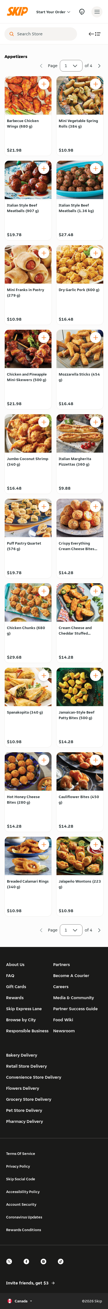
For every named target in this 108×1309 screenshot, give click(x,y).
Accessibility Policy (23, 1191)
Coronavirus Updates (24, 1217)
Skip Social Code (20, 1178)
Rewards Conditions (23, 1229)
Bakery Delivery (21, 1055)
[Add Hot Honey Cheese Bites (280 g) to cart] (43, 760)
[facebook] (28, 1266)
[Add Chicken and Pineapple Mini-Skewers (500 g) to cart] (43, 337)
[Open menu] (96, 11)
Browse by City (21, 1020)
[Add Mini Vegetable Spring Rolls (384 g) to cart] (95, 83)
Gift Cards (16, 986)
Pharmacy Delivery (24, 1121)
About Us (15, 964)
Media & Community (73, 998)
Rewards (15, 998)
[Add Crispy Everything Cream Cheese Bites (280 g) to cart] (95, 506)
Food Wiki (63, 1020)
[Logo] (19, 12)
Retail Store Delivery (26, 1066)
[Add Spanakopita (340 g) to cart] (43, 675)
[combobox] (45, 34)
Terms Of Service (20, 1153)
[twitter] (11, 1266)
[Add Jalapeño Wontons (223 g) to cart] (95, 844)
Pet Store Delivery (24, 1110)
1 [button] (66, 65)
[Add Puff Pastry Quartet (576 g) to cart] (43, 506)
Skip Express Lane (24, 1009)
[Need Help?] (82, 11)
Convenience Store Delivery (33, 1077)
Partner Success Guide (75, 1009)
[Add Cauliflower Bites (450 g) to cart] (95, 760)
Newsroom (64, 1031)
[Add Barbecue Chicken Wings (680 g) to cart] (43, 83)
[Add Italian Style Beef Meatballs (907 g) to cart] (43, 168)
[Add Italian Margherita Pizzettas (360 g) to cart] (95, 421)
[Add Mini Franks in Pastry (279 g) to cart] (43, 252)
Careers (60, 986)
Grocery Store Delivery (28, 1099)
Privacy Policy (18, 1166)
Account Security (21, 1204)
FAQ (10, 975)
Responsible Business (27, 1031)
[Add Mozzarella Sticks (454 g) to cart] (95, 337)
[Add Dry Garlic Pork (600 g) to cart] (95, 252)
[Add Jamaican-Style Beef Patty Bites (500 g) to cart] (95, 675)
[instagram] (45, 1266)
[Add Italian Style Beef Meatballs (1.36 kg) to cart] (95, 168)
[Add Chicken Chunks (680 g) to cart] (43, 591)
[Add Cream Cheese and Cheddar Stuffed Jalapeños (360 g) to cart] (95, 591)
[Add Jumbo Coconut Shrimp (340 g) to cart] (43, 421)
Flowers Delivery (22, 1088)
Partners (61, 964)
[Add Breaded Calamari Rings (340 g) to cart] (43, 844)
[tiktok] (62, 1266)
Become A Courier (71, 975)
